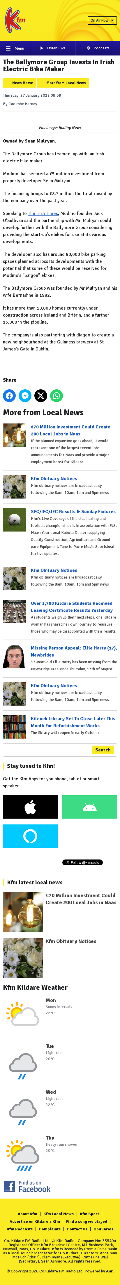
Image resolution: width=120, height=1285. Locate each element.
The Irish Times (43, 213)
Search (103, 750)
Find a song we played (86, 1221)
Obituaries (103, 1229)
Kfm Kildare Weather (35, 987)
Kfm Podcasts (20, 1229)
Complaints (50, 1229)
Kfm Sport (89, 1213)
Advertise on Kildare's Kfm (35, 1221)
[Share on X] (40, 395)
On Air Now (99, 20)
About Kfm (27, 1213)
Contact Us (77, 1229)
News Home (22, 83)
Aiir (109, 1271)
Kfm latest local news (35, 882)
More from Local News (66, 83)
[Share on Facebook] (9, 395)
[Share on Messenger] (25, 395)
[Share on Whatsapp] (56, 395)
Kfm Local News (58, 1213)
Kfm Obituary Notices (54, 479)
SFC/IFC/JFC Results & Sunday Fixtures (73, 512)
